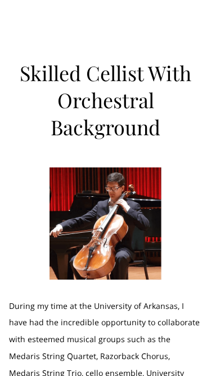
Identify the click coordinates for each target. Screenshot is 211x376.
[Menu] (194, 19)
